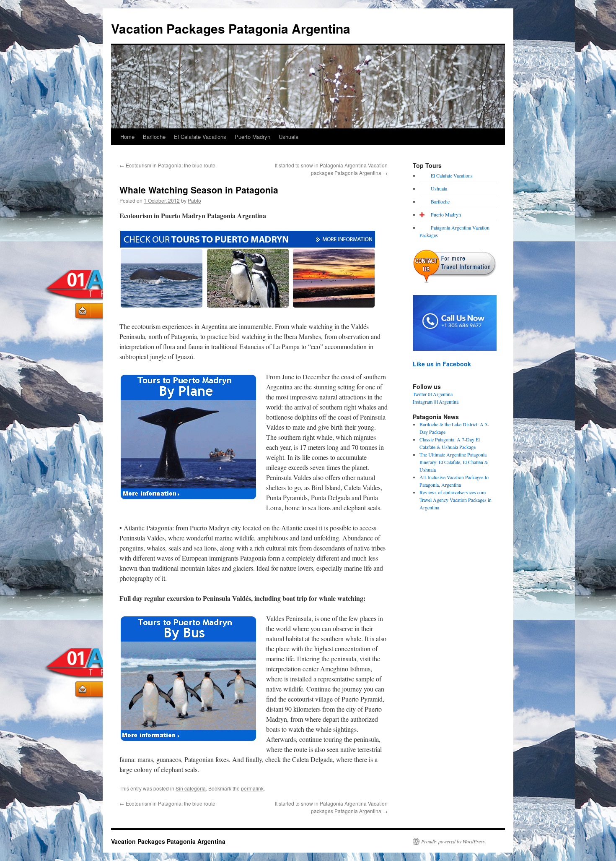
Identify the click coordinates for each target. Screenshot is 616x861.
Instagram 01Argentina (435, 401)
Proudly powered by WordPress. (453, 841)
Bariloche (154, 137)
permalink (252, 788)
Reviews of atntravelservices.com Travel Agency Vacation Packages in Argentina (455, 500)
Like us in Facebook (442, 364)
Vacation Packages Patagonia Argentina (230, 28)
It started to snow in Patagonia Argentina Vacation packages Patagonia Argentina (331, 169)
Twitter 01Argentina (433, 394)
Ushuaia (288, 137)
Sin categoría (191, 788)
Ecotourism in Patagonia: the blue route (167, 165)
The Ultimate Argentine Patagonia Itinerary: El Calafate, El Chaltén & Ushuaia (453, 462)
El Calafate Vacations (200, 137)
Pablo (194, 200)
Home (127, 137)
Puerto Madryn (252, 137)
